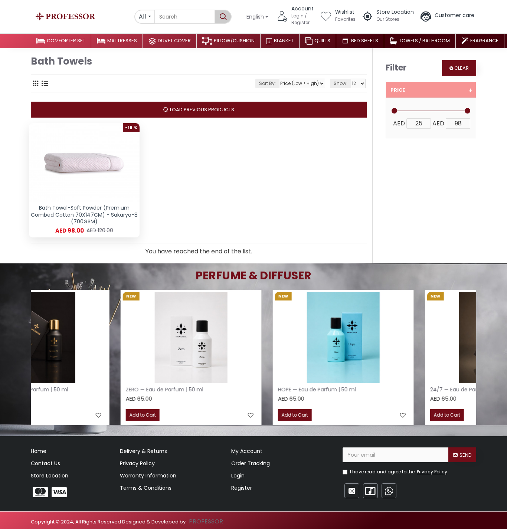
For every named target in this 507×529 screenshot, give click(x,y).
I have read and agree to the (398, 472)
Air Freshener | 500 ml (216, 389)
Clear (461, 68)
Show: (340, 83)
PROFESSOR (206, 521)
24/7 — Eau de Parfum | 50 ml (74, 389)
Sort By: (267, 83)
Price (397, 89)
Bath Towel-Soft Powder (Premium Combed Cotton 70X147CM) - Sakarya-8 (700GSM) (84, 214)
